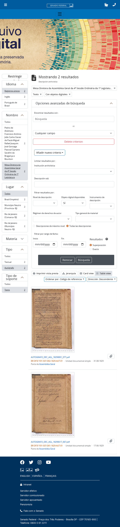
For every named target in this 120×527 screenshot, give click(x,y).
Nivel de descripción (42, 197)
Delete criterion (73, 141)
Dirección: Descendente (101, 279)
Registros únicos (14, 92)
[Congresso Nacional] (29, 470)
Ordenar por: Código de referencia (63, 279)
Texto (14, 290)
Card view (88, 273)
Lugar (10, 187)
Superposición (99, 245)
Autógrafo (14, 268)
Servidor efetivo (28, 490)
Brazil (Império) (14, 200)
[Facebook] (23, 462)
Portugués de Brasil (14, 104)
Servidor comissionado (32, 495)
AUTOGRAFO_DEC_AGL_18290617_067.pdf (50, 441)
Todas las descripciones (80, 226)
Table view (105, 273)
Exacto (96, 249)
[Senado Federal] (60, 6)
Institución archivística (44, 165)
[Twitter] (31, 462)
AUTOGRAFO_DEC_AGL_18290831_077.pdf (50, 357)
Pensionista (26, 504)
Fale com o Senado (33, 510)
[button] (106, 5)
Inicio (35, 238)
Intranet (27, 484)
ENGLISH (25, 476)
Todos (7, 122)
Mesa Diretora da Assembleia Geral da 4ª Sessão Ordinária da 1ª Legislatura (14, 171)
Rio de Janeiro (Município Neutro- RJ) (14, 226)
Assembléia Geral (47, 364)
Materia (11, 239)
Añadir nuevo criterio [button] (48, 152)
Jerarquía (70, 273)
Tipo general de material (86, 213)
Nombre (12, 115)
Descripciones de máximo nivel (50, 226)
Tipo (9, 249)
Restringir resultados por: (14, 76)
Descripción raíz (41, 178)
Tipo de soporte (11, 277)
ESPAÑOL (37, 476)
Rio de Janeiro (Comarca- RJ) (14, 216)
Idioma (11, 84)
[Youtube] (47, 462)
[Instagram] (39, 462)
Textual (14, 263)
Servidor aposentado (31, 500)
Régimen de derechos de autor (47, 213)
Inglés (14, 97)
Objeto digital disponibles (73, 197)
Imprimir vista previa (47, 273)
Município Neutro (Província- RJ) (14, 207)
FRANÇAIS (50, 476)
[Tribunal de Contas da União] (36, 470)
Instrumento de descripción (97, 199)
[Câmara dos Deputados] (22, 470)
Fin (62, 238)
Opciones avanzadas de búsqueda (60, 103)
